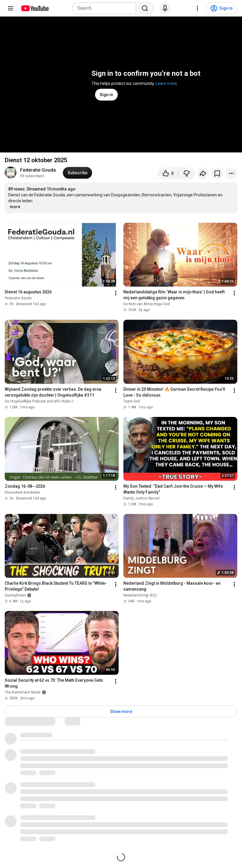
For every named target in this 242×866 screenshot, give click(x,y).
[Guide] (10, 8)
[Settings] (197, 8)
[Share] (203, 173)
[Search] (144, 8)
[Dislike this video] (186, 173)
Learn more (166, 83)
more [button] (15, 206)
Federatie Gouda (38, 170)
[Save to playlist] (217, 173)
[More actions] (231, 173)
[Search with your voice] (165, 8)
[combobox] (105, 8)
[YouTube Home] (35, 8)
